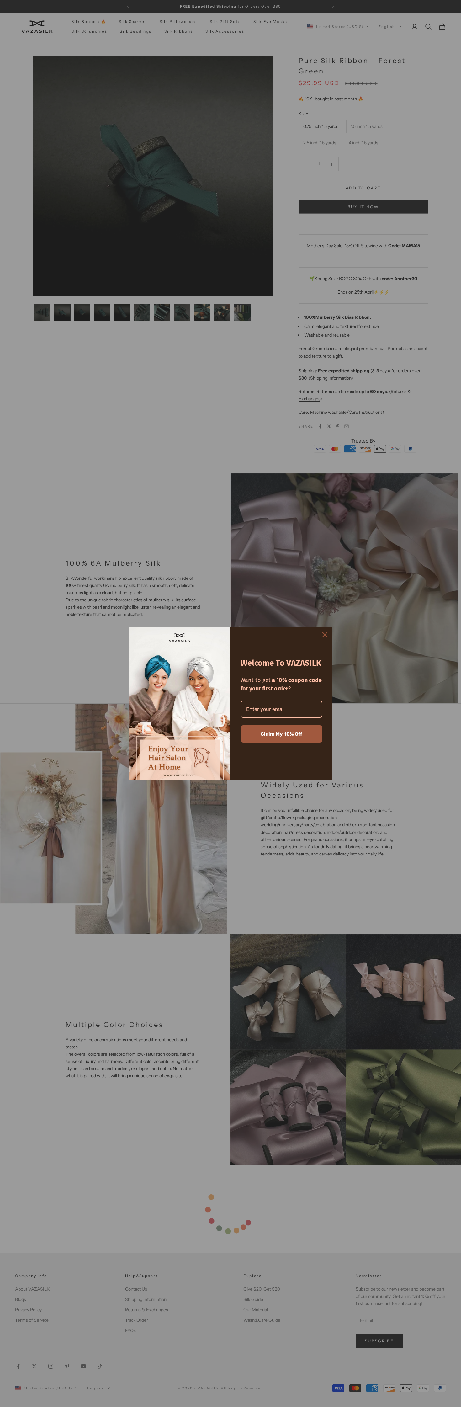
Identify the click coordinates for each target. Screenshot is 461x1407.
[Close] (324, 634)
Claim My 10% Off (281, 734)
